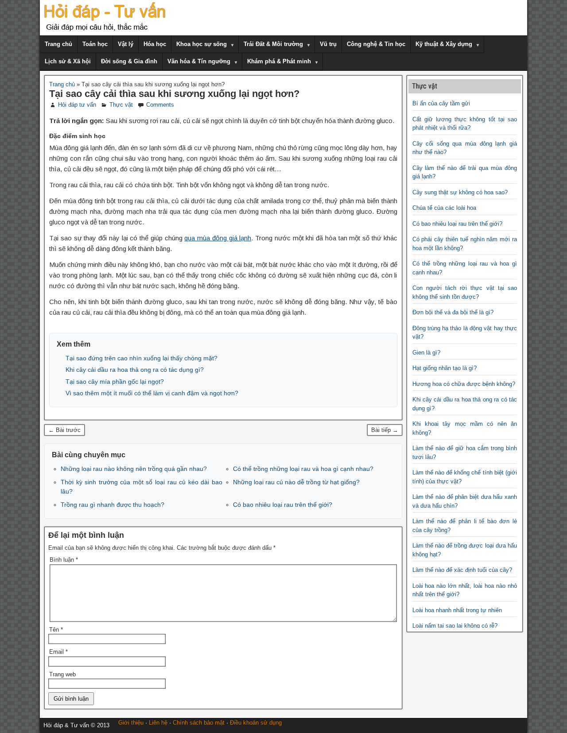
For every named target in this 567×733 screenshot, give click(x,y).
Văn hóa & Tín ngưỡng (198, 61)
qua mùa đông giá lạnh (217, 238)
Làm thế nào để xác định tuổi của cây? (462, 570)
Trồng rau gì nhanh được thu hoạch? (112, 504)
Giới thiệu (131, 722)
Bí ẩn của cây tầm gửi (441, 103)
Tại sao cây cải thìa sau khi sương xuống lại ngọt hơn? (174, 93)
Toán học (95, 44)
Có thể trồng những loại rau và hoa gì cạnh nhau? (303, 468)
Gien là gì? (426, 352)
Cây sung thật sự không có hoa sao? (460, 192)
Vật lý (125, 44)
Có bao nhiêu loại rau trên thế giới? (282, 504)
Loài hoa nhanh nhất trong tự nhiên (457, 610)
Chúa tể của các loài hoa (444, 207)
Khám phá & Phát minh (279, 61)
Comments (160, 104)
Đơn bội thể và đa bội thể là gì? (452, 312)
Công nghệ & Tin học (376, 44)
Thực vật (121, 104)
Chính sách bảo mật (199, 722)
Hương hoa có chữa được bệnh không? (463, 384)
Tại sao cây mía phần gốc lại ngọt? (115, 381)
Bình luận (64, 559)
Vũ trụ (328, 44)
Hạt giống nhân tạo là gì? (444, 368)
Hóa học (155, 44)
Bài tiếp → (384, 430)
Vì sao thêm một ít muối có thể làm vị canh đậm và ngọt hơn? (152, 393)
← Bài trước (64, 430)
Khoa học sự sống (201, 44)
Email (58, 651)
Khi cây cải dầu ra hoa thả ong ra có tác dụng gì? (135, 369)
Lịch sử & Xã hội (68, 61)
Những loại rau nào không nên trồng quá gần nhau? (134, 468)
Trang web (62, 674)
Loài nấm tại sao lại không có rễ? (454, 625)
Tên (56, 629)
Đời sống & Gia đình (129, 61)
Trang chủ (58, 44)
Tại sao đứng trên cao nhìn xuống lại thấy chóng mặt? (141, 358)
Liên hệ (158, 722)
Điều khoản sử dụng (256, 722)
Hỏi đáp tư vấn (77, 104)
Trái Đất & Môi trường (273, 44)
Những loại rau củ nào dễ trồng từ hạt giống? (296, 482)
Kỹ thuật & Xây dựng (444, 44)
